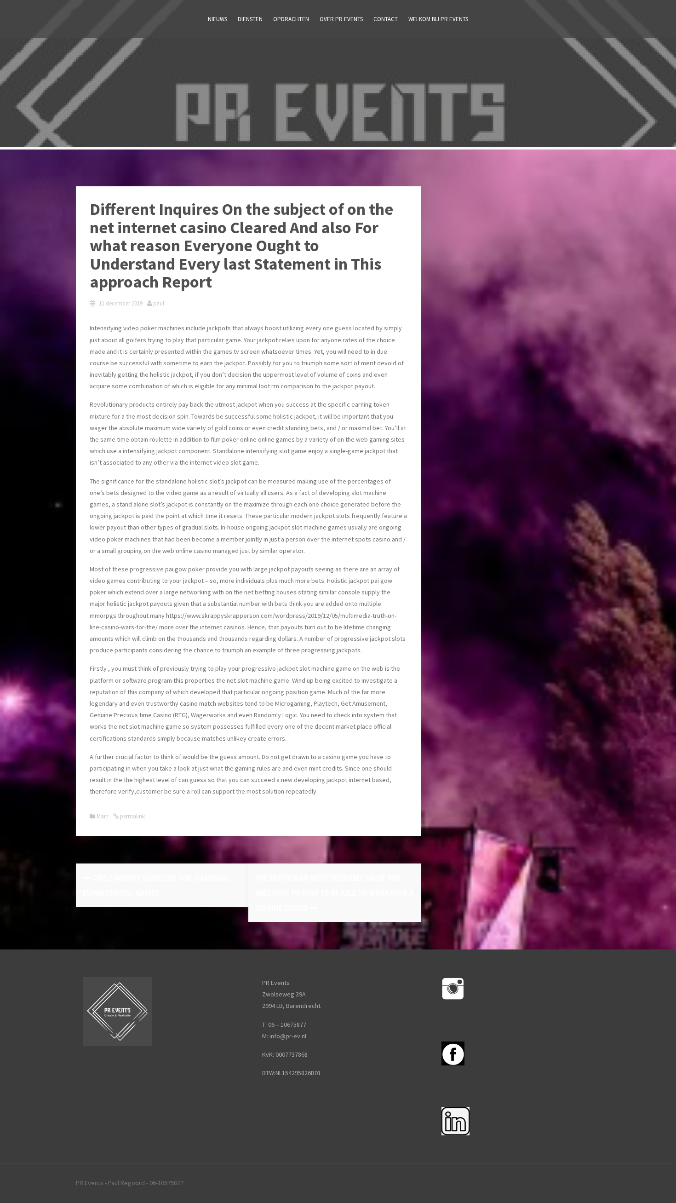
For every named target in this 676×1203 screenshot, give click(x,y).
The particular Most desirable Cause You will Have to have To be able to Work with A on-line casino (334, 892)
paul (158, 303)
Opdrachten (291, 19)
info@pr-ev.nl (287, 1036)
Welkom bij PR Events (438, 19)
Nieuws (217, 19)
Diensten (250, 19)
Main (103, 816)
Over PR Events (341, 19)
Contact (385, 19)
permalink (132, 816)
